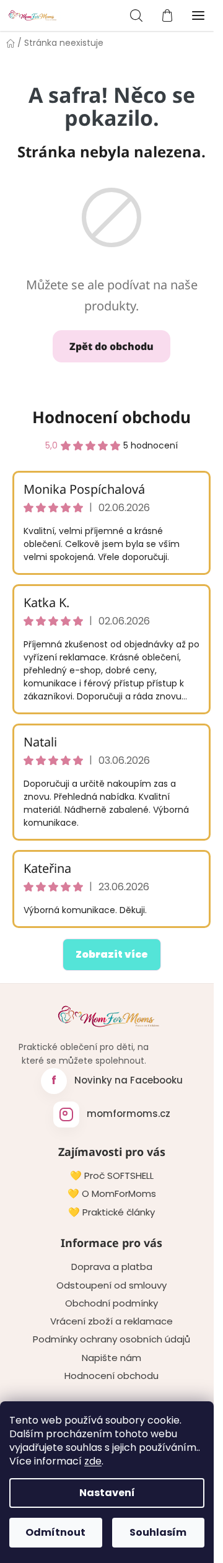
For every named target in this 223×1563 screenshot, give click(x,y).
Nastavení (107, 1493)
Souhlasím (157, 1532)
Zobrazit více (112, 954)
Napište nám (111, 1358)
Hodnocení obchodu (111, 417)
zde (93, 1461)
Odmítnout (55, 1532)
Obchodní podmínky (111, 1303)
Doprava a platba (111, 1267)
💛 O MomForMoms (112, 1194)
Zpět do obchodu (111, 346)
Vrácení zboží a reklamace (111, 1321)
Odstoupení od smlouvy (111, 1285)
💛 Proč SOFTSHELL (112, 1176)
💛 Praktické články (111, 1212)
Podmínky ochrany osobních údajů (111, 1339)
